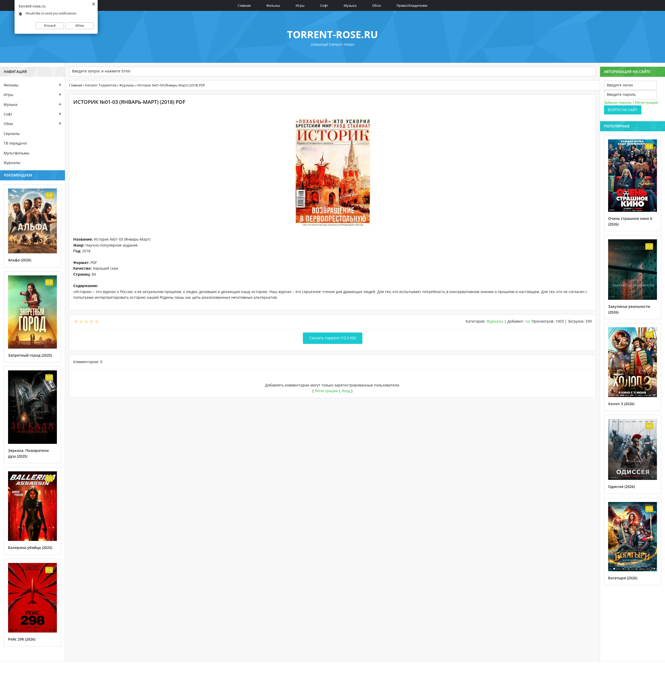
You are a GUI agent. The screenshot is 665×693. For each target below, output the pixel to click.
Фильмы (273, 5)
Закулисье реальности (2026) (629, 309)
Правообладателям (412, 5)
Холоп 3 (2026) (621, 403)
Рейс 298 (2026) (21, 639)
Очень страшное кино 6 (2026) (630, 221)
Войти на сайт (622, 109)
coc (527, 321)
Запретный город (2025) (30, 355)
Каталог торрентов (100, 85)
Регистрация (326, 390)
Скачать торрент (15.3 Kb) (332, 337)
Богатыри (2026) (622, 577)
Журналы (126, 85)
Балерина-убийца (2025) (30, 547)
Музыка (350, 5)
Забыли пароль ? (619, 102)
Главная (244, 5)
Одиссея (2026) (621, 486)
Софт (324, 5)
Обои (376, 5)
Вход (346, 390)
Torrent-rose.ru (332, 34)
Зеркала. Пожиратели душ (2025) (28, 453)
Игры (300, 5)
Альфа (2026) (19, 259)
